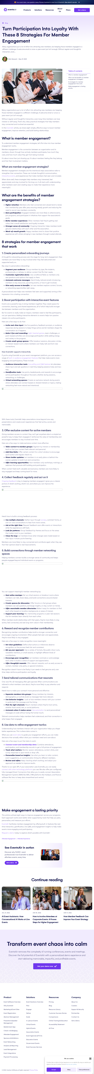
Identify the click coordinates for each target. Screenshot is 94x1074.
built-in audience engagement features (23, 358)
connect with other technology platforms (17, 769)
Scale (28, 1017)
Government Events (32, 1043)
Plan (27, 1006)
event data (17, 735)
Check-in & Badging (10, 1031)
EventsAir (10, 128)
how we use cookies (71, 1064)
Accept (54, 1069)
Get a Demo (75, 1021)
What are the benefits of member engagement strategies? (78, 78)
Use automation (38, 710)
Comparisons (53, 1017)
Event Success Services (34, 1047)
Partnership (75, 1013)
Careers (74, 1006)
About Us (59, 10)
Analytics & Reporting (11, 1046)
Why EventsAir (8, 1006)
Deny (68, 1069)
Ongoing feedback (9, 481)
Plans (68, 10)
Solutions (38, 10)
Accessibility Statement (56, 1024)
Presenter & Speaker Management (10, 1022)
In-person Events (32, 1021)
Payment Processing (11, 1057)
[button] (90, 1059)
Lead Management (10, 1049)
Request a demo (8, 833)
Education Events (32, 1039)
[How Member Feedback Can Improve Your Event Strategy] (78, 898)
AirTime (51, 1028)
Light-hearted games (36, 333)
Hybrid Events (31, 1028)
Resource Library (54, 1009)
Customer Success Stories (58, 1013)
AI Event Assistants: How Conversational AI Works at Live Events (16, 919)
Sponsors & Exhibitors (11, 1038)
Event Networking (9, 1042)
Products (27, 10)
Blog (50, 1006)
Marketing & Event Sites (11, 1009)
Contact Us (75, 1017)
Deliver (28, 1013)
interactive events (8, 176)
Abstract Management (11, 1017)
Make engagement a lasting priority (76, 87)
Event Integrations (10, 1053)
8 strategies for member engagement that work (75, 82)
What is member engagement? (77, 75)
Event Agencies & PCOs (34, 1036)
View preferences (84, 1069)
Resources (50, 10)
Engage (28, 1009)
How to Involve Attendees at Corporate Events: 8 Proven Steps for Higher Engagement (45, 919)
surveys (43, 520)
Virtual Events (30, 1024)
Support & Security (77, 1009)
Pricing (51, 1002)
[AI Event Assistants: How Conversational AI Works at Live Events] (16, 898)
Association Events (32, 1032)
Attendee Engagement (11, 1034)
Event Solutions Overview (34, 1002)
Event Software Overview (12, 1002)
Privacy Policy (33, 1070)
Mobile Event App (9, 1027)
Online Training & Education (58, 1021)
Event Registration (10, 1013)
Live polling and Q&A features (39, 364)
